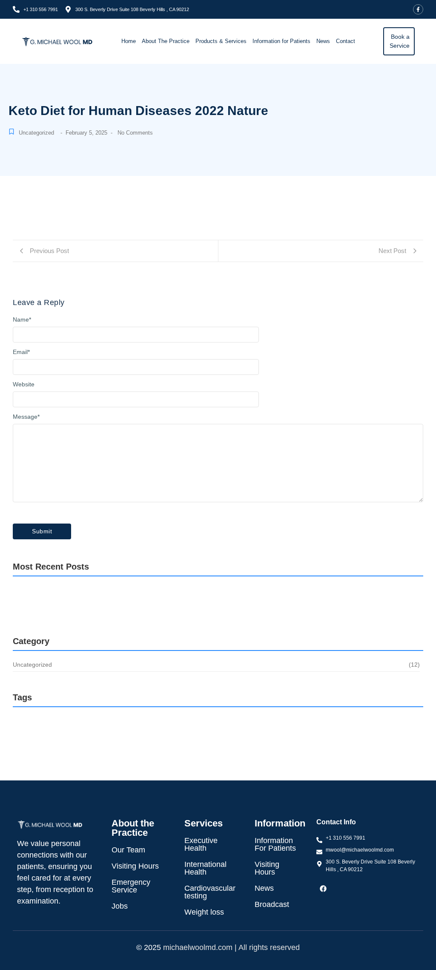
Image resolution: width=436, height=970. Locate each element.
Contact (345, 41)
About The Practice (165, 41)
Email (21, 352)
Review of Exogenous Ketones (90, 622)
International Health (205, 868)
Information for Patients (281, 41)
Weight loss (204, 912)
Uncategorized (36, 133)
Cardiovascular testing (209, 892)
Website (23, 384)
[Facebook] (323, 888)
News (323, 41)
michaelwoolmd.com (197, 947)
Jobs (120, 906)
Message (26, 417)
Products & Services (221, 41)
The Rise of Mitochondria (215, 602)
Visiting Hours (135, 866)
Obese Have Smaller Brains (82, 602)
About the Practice (133, 828)
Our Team (128, 850)
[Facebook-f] (418, 9)
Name (22, 319)
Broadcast (272, 904)
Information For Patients (275, 844)
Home (128, 41)
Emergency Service (131, 886)
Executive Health (201, 844)
